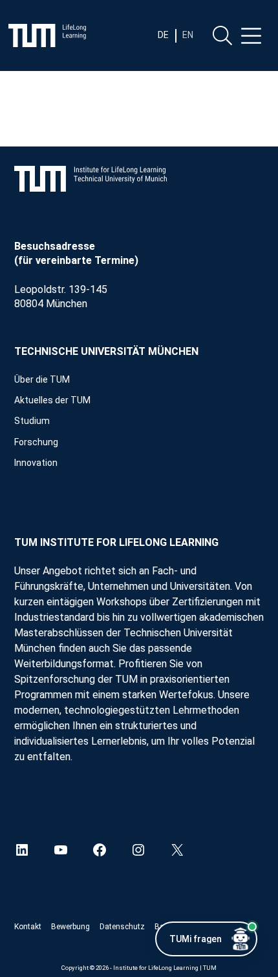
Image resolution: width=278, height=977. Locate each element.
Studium (32, 421)
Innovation (36, 463)
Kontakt (27, 926)
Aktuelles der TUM (52, 400)
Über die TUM (42, 379)
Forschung (36, 442)
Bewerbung (70, 926)
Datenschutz (122, 926)
